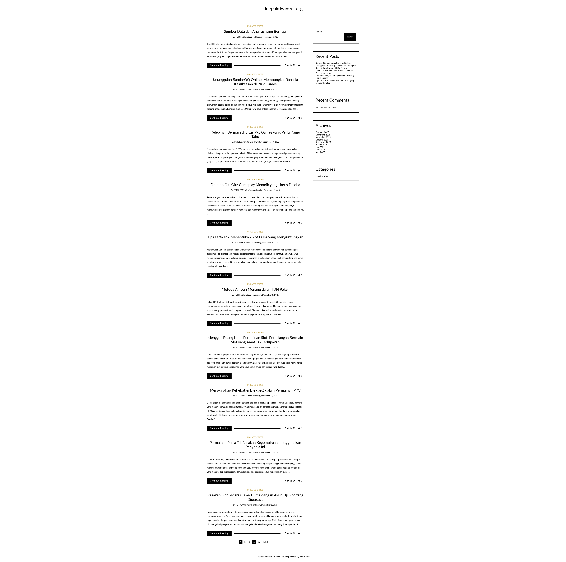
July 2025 (320, 147)
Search (319, 32)
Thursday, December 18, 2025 (266, 142)
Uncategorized (255, 26)
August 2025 (321, 145)
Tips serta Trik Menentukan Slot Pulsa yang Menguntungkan (255, 237)
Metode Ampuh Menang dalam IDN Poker (255, 289)
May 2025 (320, 152)
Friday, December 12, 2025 (266, 348)
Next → (266, 542)
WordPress (305, 557)
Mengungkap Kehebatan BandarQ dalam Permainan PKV (255, 390)
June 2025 (320, 150)
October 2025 (322, 140)
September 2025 (323, 142)
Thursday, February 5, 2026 (266, 37)
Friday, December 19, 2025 (266, 90)
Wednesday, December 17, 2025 (266, 190)
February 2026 (322, 132)
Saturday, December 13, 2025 (266, 295)
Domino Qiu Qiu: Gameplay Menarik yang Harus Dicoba (255, 185)
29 (259, 542)
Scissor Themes (273, 557)
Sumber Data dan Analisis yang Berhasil (255, 31)
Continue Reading (219, 65)
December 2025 (323, 135)
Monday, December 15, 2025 (266, 243)
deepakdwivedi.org (283, 8)
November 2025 (323, 137)
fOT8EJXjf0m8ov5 (244, 37)
